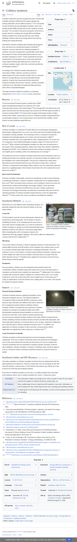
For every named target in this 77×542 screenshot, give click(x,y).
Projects (14, 516)
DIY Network (9, 384)
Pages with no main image (24, 521)
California (65, 94)
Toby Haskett (67, 490)
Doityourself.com (9, 390)
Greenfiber (9, 379)
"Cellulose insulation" (55, 498)
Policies (15, 535)
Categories (6, 516)
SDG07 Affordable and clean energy (22, 475)
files (31, 505)
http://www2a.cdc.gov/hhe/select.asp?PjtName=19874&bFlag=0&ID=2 (35, 455)
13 (41, 271)
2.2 (11, 404)
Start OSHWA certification (68, 61)
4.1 (9, 414)
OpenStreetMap (62, 90)
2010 (59, 490)
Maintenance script (19, 498)
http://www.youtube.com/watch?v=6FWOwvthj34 (22, 427)
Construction (8, 518)
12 (19, 256)
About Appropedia (6, 535)
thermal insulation (56, 467)
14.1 (10, 454)
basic (17, 505)
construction (66, 465)
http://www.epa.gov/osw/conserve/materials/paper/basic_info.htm (31, 414)
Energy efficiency (55, 465)
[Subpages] (73, 10)
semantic (22, 505)
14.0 (7, 454)
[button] (3, 3)
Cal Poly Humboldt (65, 480)
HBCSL (55, 480)
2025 (24, 495)
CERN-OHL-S (67, 56)
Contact (20, 535)
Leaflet (55, 90)
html (27, 505)
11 (28, 236)
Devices (21, 516)
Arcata (59, 94)
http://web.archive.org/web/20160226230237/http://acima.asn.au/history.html (31, 402)
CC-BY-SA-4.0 (19, 531)
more (16, 508)
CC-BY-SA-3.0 (17, 480)
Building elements (20, 518)
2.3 (13, 404)
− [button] (55, 77)
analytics (25, 490)
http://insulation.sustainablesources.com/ (19, 417)
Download (63, 45)
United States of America (20, 94)
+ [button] (55, 74)
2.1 (9, 404)
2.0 (7, 404)
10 (9, 195)
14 (42, 324)
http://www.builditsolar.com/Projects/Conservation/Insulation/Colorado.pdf (30, 424)
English (16, 485)
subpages (51, 485)
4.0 (7, 414)
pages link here (60, 485)
